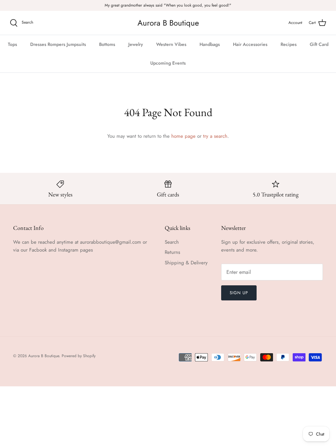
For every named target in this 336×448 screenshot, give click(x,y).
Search (172, 242)
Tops (12, 44)
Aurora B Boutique (43, 356)
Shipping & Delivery (186, 262)
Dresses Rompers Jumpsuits (58, 44)
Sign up (239, 293)
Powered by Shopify (78, 356)
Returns (172, 252)
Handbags (210, 44)
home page (183, 136)
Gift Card (319, 44)
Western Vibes (171, 44)
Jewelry (135, 44)
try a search (215, 136)
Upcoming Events (168, 63)
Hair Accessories (250, 44)
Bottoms (107, 44)
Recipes (289, 44)
